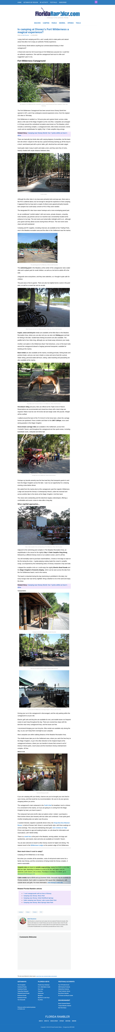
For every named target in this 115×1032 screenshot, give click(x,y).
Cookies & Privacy (54, 1021)
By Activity (44, 2)
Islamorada (41, 993)
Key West (40, 999)
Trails (78, 23)
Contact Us (46, 1021)
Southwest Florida (22, 989)
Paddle (54, 23)
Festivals (53, 2)
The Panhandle (21, 999)
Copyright (61, 1021)
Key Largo (40, 989)
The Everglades (21, 984)
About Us (41, 1021)
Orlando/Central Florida (23, 993)
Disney (27, 912)
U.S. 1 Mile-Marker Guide (44, 987)
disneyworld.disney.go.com (26, 874)
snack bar (27, 836)
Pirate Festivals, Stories (64, 991)
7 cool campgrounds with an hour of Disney (37, 893)
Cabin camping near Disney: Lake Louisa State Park (40, 900)
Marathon (40, 995)
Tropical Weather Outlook (64, 1005)
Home (19, 2)
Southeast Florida (22, 987)
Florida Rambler (57, 1016)
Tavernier (40, 991)
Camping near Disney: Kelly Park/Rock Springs (38, 898)
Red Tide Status (62, 1007)
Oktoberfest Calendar (63, 989)
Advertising (67, 1021)
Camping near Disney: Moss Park (34, 895)
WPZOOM (71, 1027)
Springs (71, 23)
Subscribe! (63, 2)
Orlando (35, 912)
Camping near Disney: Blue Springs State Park (38, 902)
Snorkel (62, 23)
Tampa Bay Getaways (23, 991)
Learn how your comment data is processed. (46, 976)
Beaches (37, 23)
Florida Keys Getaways (44, 984)
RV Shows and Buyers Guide (65, 995)
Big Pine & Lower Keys (44, 997)
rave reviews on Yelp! (59, 828)
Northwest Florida (22, 997)
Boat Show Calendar (63, 993)
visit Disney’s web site (55, 882)
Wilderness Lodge (37, 845)
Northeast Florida (22, 995)
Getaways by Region (30, 2)
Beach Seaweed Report (64, 1003)
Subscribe (74, 1021)
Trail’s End (47, 805)
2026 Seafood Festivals (64, 987)
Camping (46, 23)
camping (21, 912)
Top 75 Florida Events (63, 984)
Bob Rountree (26, 35)
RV (41, 912)
